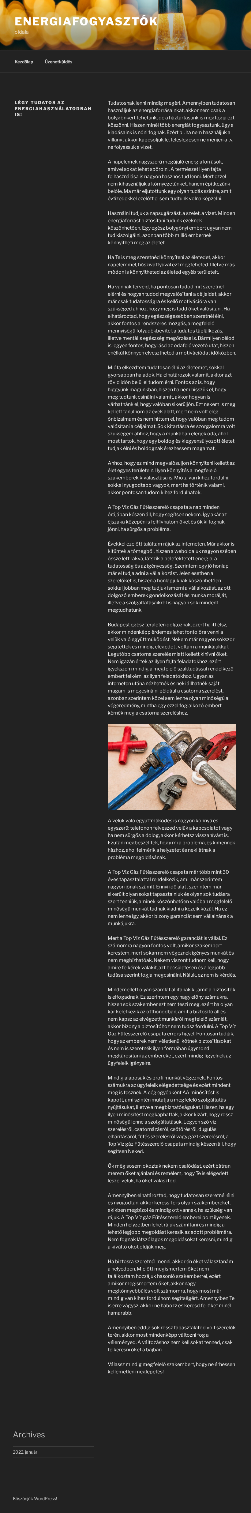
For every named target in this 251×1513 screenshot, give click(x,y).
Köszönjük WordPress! (35, 1498)
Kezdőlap (24, 61)
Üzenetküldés (58, 61)
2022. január (25, 1452)
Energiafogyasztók (86, 21)
